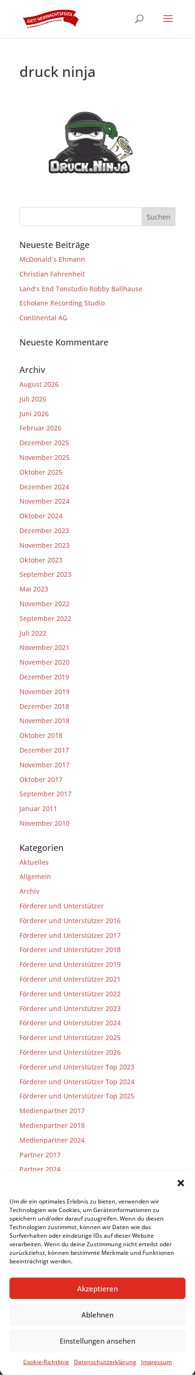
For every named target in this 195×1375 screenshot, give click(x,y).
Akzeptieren (97, 1288)
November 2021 (44, 647)
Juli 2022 (32, 633)
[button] (181, 1183)
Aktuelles (34, 862)
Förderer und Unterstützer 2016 (70, 920)
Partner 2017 (40, 1154)
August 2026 (39, 384)
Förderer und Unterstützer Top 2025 (76, 1095)
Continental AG (43, 317)
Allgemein (35, 876)
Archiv (29, 891)
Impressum (156, 1362)
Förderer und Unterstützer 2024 (70, 1022)
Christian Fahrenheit (52, 273)
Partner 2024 (40, 1169)
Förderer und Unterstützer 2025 (70, 1037)
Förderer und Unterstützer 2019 (70, 964)
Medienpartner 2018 (52, 1125)
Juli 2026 (32, 398)
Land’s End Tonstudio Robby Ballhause (80, 288)
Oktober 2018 (40, 735)
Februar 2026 (40, 427)
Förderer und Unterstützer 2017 (70, 935)
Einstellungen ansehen (97, 1341)
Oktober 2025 (40, 472)
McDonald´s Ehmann (52, 259)
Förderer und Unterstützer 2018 (70, 949)
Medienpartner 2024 (52, 1140)
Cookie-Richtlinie (46, 1362)
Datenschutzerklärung (105, 1362)
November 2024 (44, 501)
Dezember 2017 (44, 749)
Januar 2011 (38, 808)
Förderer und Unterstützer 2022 (70, 993)
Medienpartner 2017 (52, 1110)
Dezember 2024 (44, 486)
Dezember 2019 (44, 676)
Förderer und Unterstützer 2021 (70, 979)
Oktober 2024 (40, 515)
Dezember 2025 (44, 442)
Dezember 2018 (44, 706)
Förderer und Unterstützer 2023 (70, 1008)
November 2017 (44, 764)
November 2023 (44, 545)
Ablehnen (97, 1314)
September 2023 (45, 574)
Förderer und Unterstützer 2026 (70, 1052)
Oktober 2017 (40, 779)
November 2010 (44, 823)
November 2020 (44, 662)
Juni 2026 (34, 413)
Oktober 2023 (40, 559)
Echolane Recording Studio (62, 302)
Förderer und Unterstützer (61, 905)
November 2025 (44, 457)
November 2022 (44, 603)
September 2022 (45, 618)
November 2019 (44, 691)
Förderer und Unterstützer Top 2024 (76, 1081)
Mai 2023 (33, 588)
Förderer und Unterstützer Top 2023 (76, 1066)
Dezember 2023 (44, 530)
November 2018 (44, 720)
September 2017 (45, 793)
